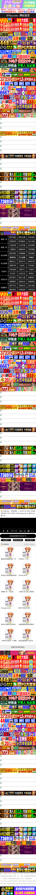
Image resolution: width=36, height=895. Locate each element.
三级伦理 (13, 245)
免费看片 (4, 287)
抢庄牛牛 (22, 261)
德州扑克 (31, 261)
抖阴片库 (4, 279)
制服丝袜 (22, 249)
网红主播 (22, 237)
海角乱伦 (22, 281)
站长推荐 (4, 255)
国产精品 (13, 237)
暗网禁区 (13, 281)
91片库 (12, 273)
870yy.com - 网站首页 (18, 15)
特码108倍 (18, 540)
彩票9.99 (13, 265)
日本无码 (31, 237)
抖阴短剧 (22, 289)
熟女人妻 (22, 277)
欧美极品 (22, 241)
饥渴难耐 (22, 253)
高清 (20, 531)
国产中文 (13, 285)
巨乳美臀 (31, 245)
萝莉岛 (31, 273)
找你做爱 (31, 253)
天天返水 (31, 265)
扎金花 (22, 265)
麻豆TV (22, 269)
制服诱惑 (31, 281)
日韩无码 (31, 289)
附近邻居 (13, 253)
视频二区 (4, 247)
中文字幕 (22, 245)
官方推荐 (4, 263)
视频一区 (4, 239)
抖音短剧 (13, 269)
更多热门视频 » (29, 544)
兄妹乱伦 (22, 285)
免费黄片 (31, 277)
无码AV (4, 271)
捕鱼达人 (13, 261)
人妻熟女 (13, 249)
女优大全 (22, 273)
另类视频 (31, 249)
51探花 (31, 269)
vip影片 (6, 540)
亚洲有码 (13, 241)
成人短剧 (31, 285)
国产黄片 (13, 277)
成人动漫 (31, 241)
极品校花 (13, 289)
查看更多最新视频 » (18, 647)
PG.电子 (30, 540)
